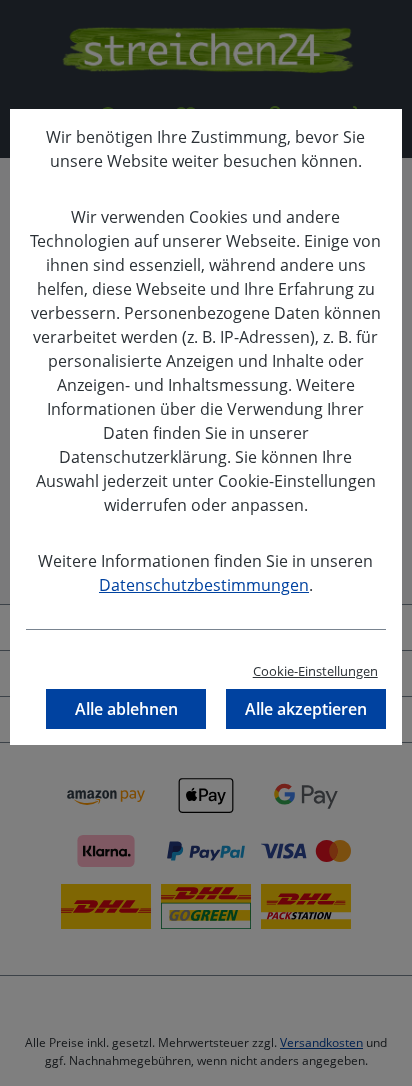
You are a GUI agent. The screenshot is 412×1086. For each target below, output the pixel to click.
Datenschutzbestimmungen (204, 585)
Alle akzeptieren (306, 709)
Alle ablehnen (126, 709)
